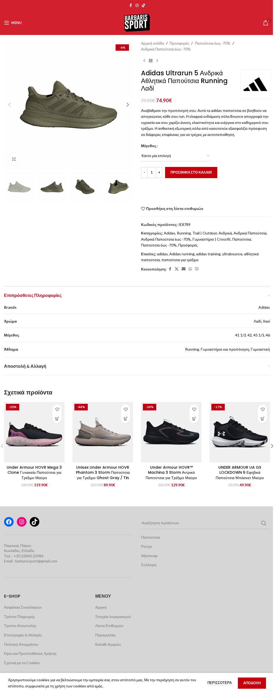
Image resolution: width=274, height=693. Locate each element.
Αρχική (100, 607)
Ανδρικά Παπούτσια (250, 233)
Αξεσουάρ (149, 555)
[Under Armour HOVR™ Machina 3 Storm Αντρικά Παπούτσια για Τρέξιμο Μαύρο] (171, 432)
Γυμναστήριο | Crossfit (211, 239)
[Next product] (157, 61)
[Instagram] (21, 522)
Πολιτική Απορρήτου (21, 644)
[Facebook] (9, 522)
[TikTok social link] (143, 5)
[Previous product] (144, 61)
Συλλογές (149, 564)
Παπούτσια (241, 239)
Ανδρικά (225, 233)
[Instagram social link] (137, 5)
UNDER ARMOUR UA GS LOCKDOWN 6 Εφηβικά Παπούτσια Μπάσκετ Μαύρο (240, 472)
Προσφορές (179, 43)
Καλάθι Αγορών (108, 644)
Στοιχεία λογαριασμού (113, 616)
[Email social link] (183, 269)
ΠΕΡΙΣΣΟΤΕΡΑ (220, 682)
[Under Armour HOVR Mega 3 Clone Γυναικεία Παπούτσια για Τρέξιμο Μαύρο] (34, 432)
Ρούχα (146, 546)
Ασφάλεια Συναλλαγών (23, 607)
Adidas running (182, 254)
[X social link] (176, 269)
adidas (162, 254)
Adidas (169, 233)
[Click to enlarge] (14, 159)
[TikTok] (34, 522)
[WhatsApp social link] (190, 269)
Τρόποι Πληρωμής (19, 616)
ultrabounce (232, 254)
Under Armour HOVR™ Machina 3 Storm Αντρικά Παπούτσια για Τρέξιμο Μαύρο (171, 472)
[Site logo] (137, 22)
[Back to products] (150, 61)
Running (184, 233)
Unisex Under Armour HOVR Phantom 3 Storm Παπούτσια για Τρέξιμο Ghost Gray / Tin (103, 472)
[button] (9, 104)
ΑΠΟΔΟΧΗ (252, 683)
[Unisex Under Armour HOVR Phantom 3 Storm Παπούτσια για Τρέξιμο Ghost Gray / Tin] (103, 432)
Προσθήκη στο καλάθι (191, 172)
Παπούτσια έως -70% (212, 43)
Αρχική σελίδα (152, 43)
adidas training (208, 254)
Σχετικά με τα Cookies (22, 662)
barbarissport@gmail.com (36, 561)
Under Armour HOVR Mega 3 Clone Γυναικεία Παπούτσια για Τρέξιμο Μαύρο (34, 472)
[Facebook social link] (130, 5)
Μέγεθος (148, 145)
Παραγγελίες (105, 635)
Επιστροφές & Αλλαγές (23, 635)
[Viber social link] (196, 269)
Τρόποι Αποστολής (20, 625)
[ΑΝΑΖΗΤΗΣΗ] (264, 523)
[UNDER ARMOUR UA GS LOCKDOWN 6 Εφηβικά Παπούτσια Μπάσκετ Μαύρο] (240, 432)
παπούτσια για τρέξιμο (180, 259)
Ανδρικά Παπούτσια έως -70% (166, 49)
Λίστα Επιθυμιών (109, 625)
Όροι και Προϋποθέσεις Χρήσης (30, 653)
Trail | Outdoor (204, 233)
